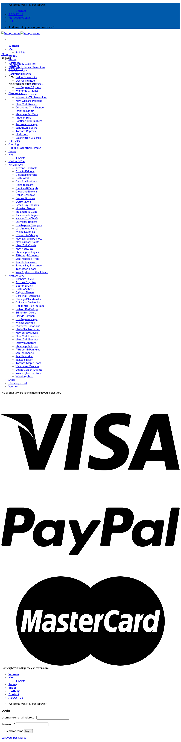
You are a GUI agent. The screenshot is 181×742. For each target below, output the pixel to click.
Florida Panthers (26, 315)
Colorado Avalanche (28, 302)
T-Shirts (20, 52)
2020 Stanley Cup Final (22, 63)
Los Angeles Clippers (28, 87)
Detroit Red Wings (27, 309)
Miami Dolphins (25, 231)
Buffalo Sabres (25, 289)
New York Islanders (27, 336)
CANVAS (14, 141)
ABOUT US (15, 14)
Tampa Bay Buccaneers (30, 265)
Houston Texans (25, 208)
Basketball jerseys (19, 73)
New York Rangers (27, 339)
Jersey (12, 55)
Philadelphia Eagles (27, 252)
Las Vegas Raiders (26, 221)
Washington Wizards (28, 137)
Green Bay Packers (27, 204)
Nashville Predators (28, 329)
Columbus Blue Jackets (30, 305)
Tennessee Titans (26, 268)
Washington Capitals (28, 373)
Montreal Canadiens (28, 325)
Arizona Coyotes (26, 282)
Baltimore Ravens (26, 174)
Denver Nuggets (26, 80)
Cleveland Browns (26, 191)
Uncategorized (17, 383)
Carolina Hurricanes (28, 295)
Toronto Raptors (26, 131)
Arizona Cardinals (26, 167)
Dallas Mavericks (26, 77)
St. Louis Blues (24, 359)
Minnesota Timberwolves (31, 97)
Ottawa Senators (26, 342)
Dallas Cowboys (25, 194)
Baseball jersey (17, 70)
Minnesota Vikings (27, 235)
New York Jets (24, 248)
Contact (13, 694)
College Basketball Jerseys (24, 147)
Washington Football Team (32, 272)
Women (13, 45)
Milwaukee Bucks (26, 94)
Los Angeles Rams (26, 228)
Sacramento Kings (26, 124)
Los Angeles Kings (26, 319)
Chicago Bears (24, 184)
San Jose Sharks (25, 352)
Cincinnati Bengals (27, 188)
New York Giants (26, 245)
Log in (28, 731)
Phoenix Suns (23, 117)
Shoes (12, 59)
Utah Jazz (22, 134)
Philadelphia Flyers (27, 346)
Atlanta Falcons (25, 171)
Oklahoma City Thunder (30, 107)
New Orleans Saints (27, 241)
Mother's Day (16, 161)
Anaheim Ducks (25, 278)
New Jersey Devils (27, 332)
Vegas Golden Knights (29, 369)
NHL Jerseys (16, 275)
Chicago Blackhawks (28, 299)
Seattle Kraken (24, 356)
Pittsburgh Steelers (27, 255)
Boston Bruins (24, 285)
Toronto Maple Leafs (28, 362)
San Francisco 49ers (28, 258)
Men (11, 49)
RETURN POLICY (19, 17)
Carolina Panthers (26, 181)
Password (8, 724)
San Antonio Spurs (26, 127)
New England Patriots (29, 238)
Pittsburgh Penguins (28, 349)
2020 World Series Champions (26, 67)
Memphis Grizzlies (27, 90)
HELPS (12, 20)
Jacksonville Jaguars (28, 215)
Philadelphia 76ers (27, 114)
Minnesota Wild (25, 322)
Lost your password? (13, 737)
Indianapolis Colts (26, 211)
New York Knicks (26, 104)
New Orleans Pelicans (29, 100)
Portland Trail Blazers (29, 120)
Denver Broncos (25, 198)
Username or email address (18, 717)
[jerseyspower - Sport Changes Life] (20, 33)
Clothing (13, 144)
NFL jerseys (15, 164)
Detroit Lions (23, 201)
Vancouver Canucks (27, 366)
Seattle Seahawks (26, 262)
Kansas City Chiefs (27, 218)
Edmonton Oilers (26, 312)
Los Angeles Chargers (29, 225)
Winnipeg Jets (24, 376)
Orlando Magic (25, 110)
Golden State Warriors (29, 83)
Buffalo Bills (23, 178)
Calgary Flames (25, 292)
